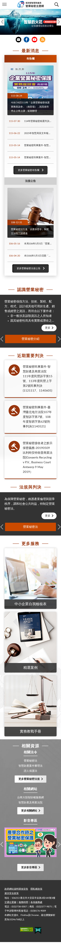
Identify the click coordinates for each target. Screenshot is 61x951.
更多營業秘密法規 (29, 779)
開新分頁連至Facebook (26, 39)
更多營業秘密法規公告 (28, 268)
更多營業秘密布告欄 (28, 170)
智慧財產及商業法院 (30, 802)
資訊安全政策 (11, 893)
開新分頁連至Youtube (34, 39)
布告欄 (30, 58)
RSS (42, 39)
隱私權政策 (36, 889)
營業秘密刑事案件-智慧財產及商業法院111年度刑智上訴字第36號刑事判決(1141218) (38, 157)
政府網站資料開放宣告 (16, 889)
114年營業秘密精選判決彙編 (38, 121)
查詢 (56, 4)
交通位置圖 (10, 902)
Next (59, 22)
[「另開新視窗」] (26, 930)
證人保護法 (30, 771)
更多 (47, 328)
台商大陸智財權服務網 (30, 797)
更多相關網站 (29, 810)
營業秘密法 (30, 526)
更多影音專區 (29, 867)
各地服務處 (36, 902)
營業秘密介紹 (30, 338)
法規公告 (30, 181)
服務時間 (23, 902)
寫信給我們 (18, 39)
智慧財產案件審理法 (30, 766)
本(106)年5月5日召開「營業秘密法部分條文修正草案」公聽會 (38, 256)
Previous (2, 22)
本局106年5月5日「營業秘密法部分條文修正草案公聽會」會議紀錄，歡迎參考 (38, 243)
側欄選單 (4, 4)
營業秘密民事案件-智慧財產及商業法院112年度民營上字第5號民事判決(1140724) (38, 145)
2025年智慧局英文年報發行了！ (38, 133)
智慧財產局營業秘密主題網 (30, 4)
